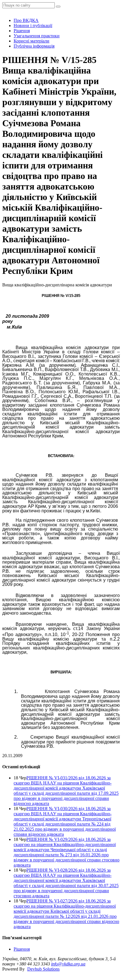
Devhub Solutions (43, 969)
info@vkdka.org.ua (68, 963)
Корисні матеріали (31, 40)
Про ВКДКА (26, 20)
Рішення (22, 30)
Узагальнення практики (37, 35)
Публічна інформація (34, 46)
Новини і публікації (33, 25)
